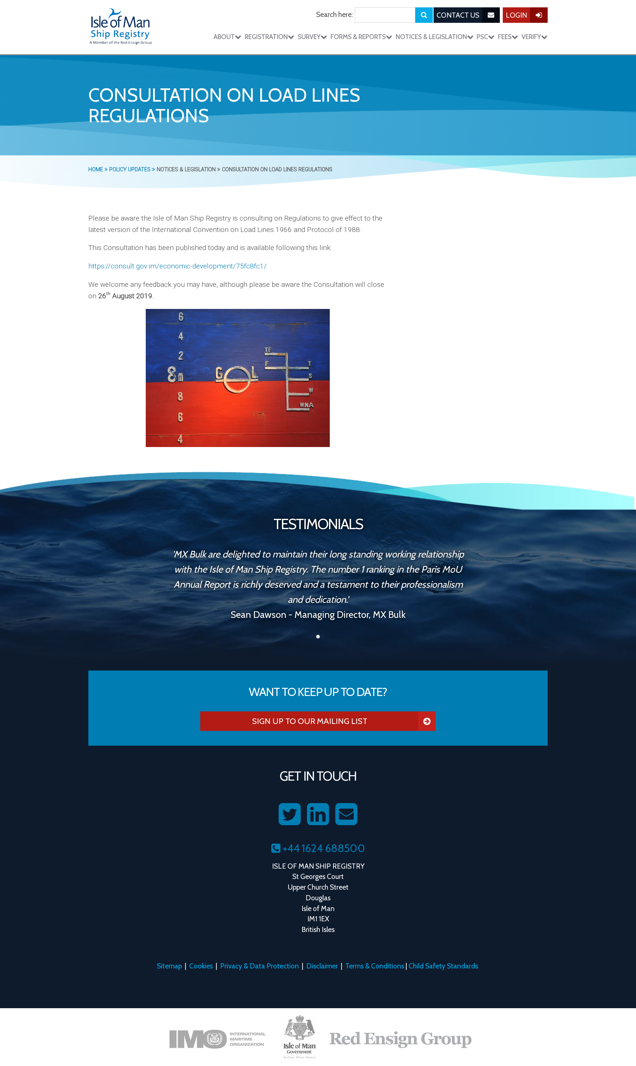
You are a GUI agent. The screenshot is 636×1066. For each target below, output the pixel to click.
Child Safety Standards (443, 965)
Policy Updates (130, 169)
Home (96, 169)
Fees (505, 37)
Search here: (334, 14)
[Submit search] (424, 15)
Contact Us (458, 15)
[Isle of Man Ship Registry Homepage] (120, 27)
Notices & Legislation (431, 37)
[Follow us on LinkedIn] (318, 814)
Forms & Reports (358, 37)
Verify (531, 37)
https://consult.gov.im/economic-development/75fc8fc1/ (177, 266)
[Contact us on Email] (346, 814)
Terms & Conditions (374, 965)
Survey (309, 37)
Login (516, 15)
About (224, 37)
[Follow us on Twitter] (290, 814)
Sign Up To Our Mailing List (309, 721)
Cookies (201, 965)
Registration (266, 37)
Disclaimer (322, 965)
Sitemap (169, 965)
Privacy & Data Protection (259, 965)
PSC (482, 37)
